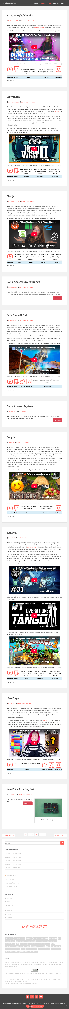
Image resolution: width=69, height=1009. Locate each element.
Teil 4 (52, 949)
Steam (23, 949)
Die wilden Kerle (20, 941)
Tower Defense (9, 951)
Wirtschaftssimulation (25, 951)
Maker (48, 946)
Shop (7, 949)
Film (29, 943)
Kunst (28, 946)
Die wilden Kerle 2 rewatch (13, 864)
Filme (9, 902)
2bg (24, 938)
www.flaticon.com (21, 981)
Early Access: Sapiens (20, 406)
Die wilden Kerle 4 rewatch (13, 857)
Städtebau (28, 949)
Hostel (53, 943)
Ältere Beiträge (60, 835)
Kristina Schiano (39, 28)
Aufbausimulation (43, 938)
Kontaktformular (58, 3)
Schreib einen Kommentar (28, 21)
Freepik (20, 983)
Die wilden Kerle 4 (51, 941)
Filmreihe (47, 943)
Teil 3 (48, 949)
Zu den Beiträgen (46, 3)
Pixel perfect (8, 981)
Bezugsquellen (53, 938)
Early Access (23, 943)
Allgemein (10, 898)
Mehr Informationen (37, 1006)
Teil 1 (39, 949)
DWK (17, 943)
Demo (13, 941)
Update (17, 951)
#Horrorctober (9, 938)
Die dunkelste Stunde (11, 886)
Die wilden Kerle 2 (30, 941)
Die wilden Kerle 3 (40, 941)
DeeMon (8, 941)
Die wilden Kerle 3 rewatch (13, 860)
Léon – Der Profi (9, 879)
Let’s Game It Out (17, 315)
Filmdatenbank (35, 943)
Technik (9, 918)
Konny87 (12, 532)
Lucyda (11, 437)
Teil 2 (44, 949)
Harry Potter (47, 720)
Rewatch (58, 946)
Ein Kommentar (23, 411)
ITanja (10, 196)
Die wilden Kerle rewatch (12, 868)
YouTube (10, 905)
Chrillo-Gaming (31, 547)
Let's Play (42, 946)
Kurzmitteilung (34, 946)
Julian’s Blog (11, 876)
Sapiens (57, 111)
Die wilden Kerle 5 (10, 943)
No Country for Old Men (12, 883)
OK (28, 1006)
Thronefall (58, 949)
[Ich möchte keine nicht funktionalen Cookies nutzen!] (67, 1005)
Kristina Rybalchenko (20, 15)
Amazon (35, 938)
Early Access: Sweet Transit (23, 282)
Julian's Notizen (10, 3)
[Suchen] (62, 843)
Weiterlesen (57, 298)
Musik (52, 946)
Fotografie (10, 910)
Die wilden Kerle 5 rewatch (13, 853)
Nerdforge (13, 698)
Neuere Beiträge (9, 835)
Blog (59, 938)
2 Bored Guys (18, 938)
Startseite (35, 3)
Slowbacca (13, 96)
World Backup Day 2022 (21, 789)
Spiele (9, 914)
